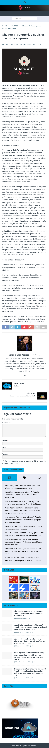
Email (4, 447)
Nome (4, 440)
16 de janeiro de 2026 (22, 678)
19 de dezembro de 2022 (13, 44)
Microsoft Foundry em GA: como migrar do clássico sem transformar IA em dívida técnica (29, 641)
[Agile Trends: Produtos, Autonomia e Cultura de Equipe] (24, 587)
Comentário (7, 422)
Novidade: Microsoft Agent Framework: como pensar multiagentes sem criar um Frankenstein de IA (23, 551)
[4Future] (24, 9)
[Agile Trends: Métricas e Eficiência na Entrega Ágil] (35, 587)
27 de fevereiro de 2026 (22, 662)
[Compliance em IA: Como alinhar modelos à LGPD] (13, 595)
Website (5, 454)
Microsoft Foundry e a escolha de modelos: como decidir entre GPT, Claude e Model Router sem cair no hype (23, 542)
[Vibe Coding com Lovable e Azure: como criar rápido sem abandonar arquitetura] (7, 613)
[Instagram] (24, 2)
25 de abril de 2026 (21, 618)
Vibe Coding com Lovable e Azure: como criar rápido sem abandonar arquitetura (28, 613)
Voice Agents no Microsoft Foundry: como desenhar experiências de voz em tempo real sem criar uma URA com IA (22, 510)
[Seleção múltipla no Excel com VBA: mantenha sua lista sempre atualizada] (24, 579)
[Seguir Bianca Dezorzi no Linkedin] (24, 375)
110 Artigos (36, 355)
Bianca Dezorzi (30, 44)
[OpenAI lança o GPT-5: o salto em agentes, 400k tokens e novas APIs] (35, 579)
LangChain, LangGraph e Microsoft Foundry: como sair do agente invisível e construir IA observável (22, 494)
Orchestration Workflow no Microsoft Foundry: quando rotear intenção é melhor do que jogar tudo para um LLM (23, 519)
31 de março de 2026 (22, 632)
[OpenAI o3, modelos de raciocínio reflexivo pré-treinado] (35, 595)
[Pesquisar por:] (24, 18)
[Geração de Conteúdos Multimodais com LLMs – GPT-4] (24, 595)
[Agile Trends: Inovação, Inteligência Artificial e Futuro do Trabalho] (13, 587)
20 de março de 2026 (22, 646)
